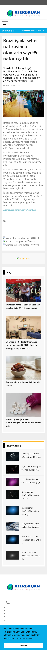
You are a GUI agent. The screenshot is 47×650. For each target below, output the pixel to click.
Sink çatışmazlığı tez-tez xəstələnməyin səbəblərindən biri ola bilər (23, 422)
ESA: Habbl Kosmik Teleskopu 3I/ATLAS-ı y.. (31, 539)
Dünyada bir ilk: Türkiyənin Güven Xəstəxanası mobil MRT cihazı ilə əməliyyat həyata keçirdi (21, 345)
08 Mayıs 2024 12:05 (11, 85)
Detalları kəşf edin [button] (24, 638)
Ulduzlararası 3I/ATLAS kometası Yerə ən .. (30, 495)
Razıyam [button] (23, 645)
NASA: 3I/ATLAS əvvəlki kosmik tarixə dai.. (31, 555)
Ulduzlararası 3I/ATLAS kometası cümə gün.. (30, 511)
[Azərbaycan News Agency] (23, 586)
